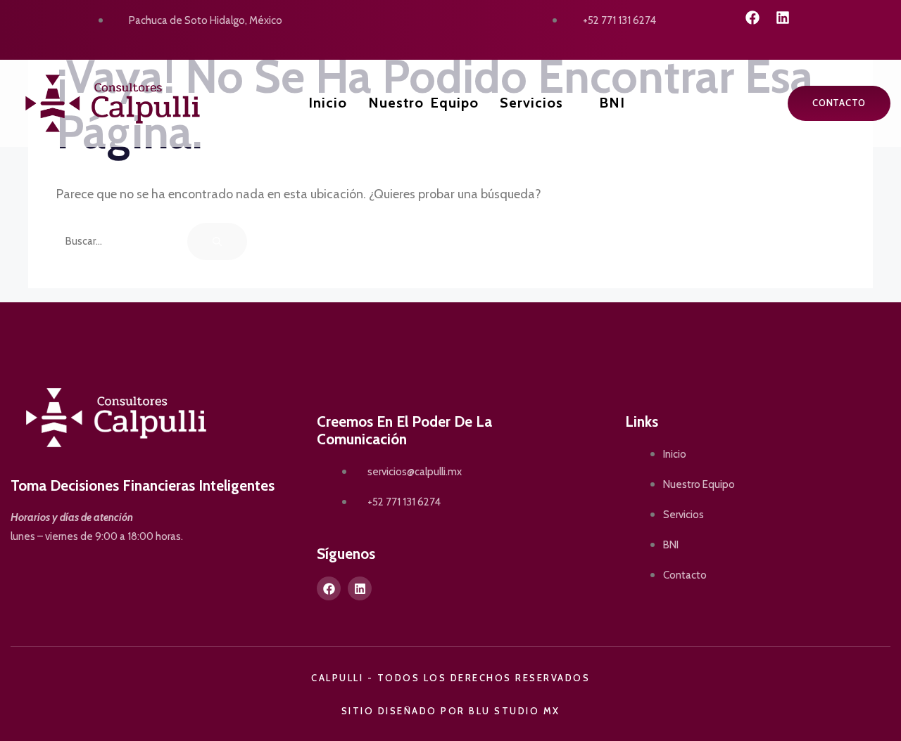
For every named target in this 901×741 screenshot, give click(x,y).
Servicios (531, 102)
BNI (612, 102)
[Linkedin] (783, 18)
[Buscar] (217, 241)
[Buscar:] (121, 240)
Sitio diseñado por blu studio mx (450, 710)
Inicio (327, 102)
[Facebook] (752, 18)
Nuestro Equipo (423, 102)
